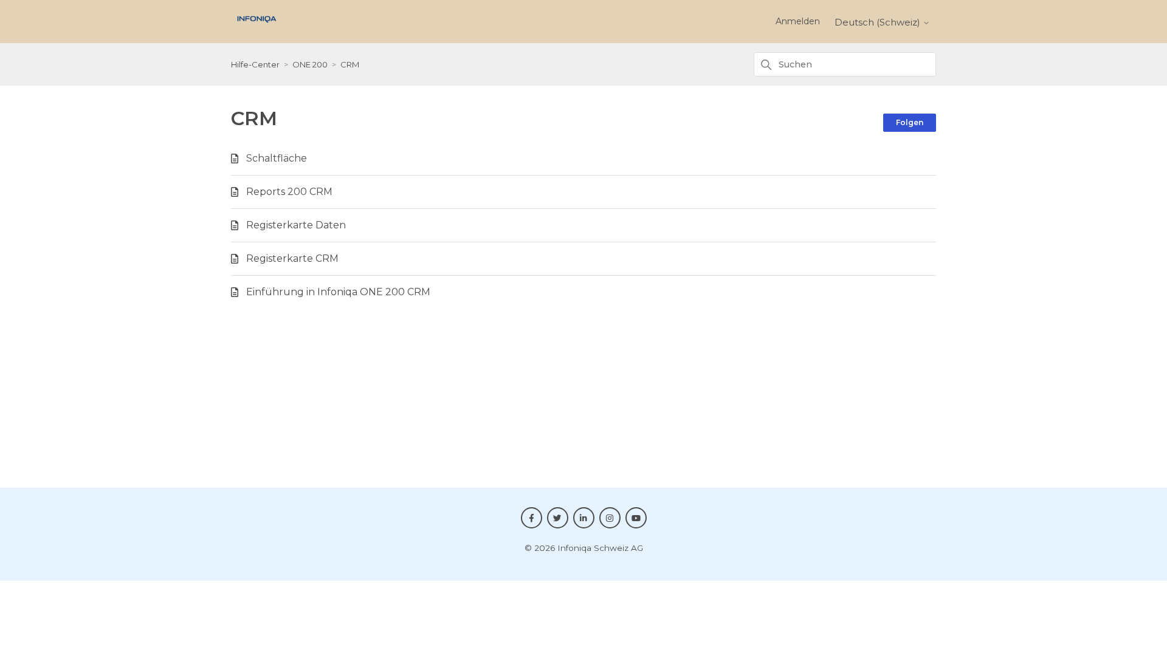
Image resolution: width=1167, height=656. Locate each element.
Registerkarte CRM (292, 258)
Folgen (909, 122)
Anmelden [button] (798, 21)
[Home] (257, 26)
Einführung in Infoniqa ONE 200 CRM (338, 292)
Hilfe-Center (255, 64)
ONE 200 (310, 64)
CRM (349, 64)
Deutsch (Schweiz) (879, 22)
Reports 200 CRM (289, 191)
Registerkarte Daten (296, 225)
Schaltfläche (276, 158)
